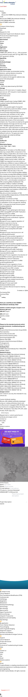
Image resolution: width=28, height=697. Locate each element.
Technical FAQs (4, 294)
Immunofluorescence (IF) (7, 334)
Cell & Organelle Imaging (7, 629)
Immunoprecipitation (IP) (7, 337)
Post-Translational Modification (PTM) (11, 595)
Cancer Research (5, 593)
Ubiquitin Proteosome (6, 616)
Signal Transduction (6, 612)
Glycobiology (4, 620)
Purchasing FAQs (5, 292)
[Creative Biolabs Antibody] (8, 3)
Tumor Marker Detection (7, 625)
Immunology (4, 606)
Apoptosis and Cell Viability (8, 618)
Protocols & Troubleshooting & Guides (11, 645)
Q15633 (2, 142)
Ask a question (4, 287)
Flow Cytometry (4, 332)
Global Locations (5, 426)
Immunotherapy (5, 614)
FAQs (1, 647)
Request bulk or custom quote (9, 415)
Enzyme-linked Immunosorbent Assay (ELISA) (13, 330)
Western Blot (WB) (5, 339)
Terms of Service (8, 508)
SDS (1, 30)
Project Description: (6, 502)
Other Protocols (4, 345)
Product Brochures (5, 641)
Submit (2, 504)
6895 (1, 139)
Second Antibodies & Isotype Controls (11, 634)
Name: (2, 484)
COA (8, 32)
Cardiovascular (4, 597)
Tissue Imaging (4, 627)
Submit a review (4, 316)
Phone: (2, 486)
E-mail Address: (5, 488)
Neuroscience (4, 610)
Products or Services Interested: (10, 490)
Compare (2, 26)
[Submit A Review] (14, 438)
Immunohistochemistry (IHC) (8, 335)
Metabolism (3, 603)
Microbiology (4, 608)
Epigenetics (3, 601)
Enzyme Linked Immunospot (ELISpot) (11, 341)
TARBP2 (4, 13)
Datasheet (3, 28)
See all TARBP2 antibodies (7, 22)
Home (2, 11)
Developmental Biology (7, 605)
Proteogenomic (4, 343)
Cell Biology (3, 599)
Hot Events (3, 643)
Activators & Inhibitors (6, 632)
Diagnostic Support (5, 630)
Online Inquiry (5, 413)
